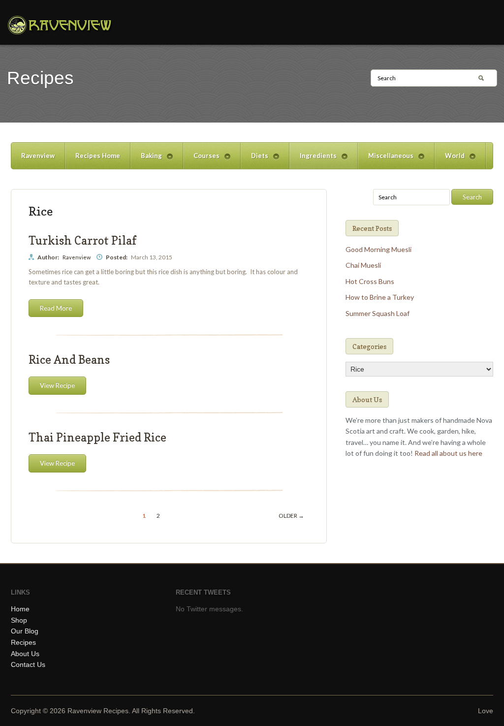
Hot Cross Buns (370, 281)
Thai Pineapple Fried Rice (97, 437)
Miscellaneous (385, 160)
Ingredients (313, 160)
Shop (19, 620)
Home (20, 609)
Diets (254, 160)
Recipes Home (97, 155)
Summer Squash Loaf (378, 313)
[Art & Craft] (60, 25)
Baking (146, 160)
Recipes (23, 642)
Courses (201, 160)
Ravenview (38, 155)
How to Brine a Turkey (380, 297)
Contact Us (28, 664)
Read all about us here (448, 453)
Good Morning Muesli (378, 249)
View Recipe (57, 385)
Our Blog (24, 631)
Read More (56, 308)
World (450, 160)
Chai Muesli (363, 265)
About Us (25, 654)
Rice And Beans (69, 359)
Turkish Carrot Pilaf (82, 240)
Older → (291, 515)
